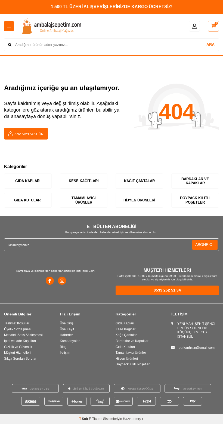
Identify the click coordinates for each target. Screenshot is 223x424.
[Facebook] (50, 281)
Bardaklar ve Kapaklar (195, 181)
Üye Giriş (66, 323)
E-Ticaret (95, 419)
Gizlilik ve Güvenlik (18, 347)
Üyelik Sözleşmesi (17, 329)
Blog (63, 347)
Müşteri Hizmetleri (17, 353)
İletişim (65, 353)
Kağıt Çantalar (139, 181)
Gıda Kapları (28, 181)
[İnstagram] (62, 281)
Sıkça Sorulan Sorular (20, 358)
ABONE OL (205, 244)
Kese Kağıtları (84, 181)
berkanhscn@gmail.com (197, 348)
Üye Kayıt (67, 329)
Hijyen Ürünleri (139, 200)
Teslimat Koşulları (17, 323)
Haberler (66, 335)
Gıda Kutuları (28, 200)
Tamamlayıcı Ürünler (84, 200)
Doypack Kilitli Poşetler (195, 200)
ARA (210, 44)
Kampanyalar (70, 341)
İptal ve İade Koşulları (20, 341)
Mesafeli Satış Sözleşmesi (23, 335)
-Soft (84, 419)
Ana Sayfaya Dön (29, 134)
